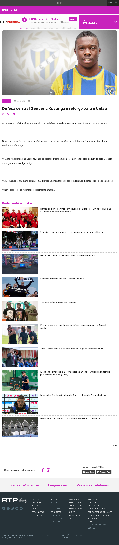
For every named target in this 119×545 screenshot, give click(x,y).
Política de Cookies (34, 535)
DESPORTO (36, 502)
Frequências (58, 485)
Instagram (12, 508)
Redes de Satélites (24, 485)
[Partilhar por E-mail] (14, 114)
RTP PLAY (54, 499)
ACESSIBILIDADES (76, 515)
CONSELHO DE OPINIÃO (97, 509)
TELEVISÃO (36, 505)
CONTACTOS (74, 499)
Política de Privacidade (12, 535)
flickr (21, 508)
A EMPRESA (92, 499)
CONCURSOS (56, 512)
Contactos (56, 521)
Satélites (73, 518)
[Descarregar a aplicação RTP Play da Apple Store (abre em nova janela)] (88, 471)
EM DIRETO (55, 502)
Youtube (16, 508)
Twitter (8, 508)
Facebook (3, 508)
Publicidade (19, 538)
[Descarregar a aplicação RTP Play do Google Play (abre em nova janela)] (104, 471)
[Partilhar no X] (8, 114)
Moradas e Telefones (92, 485)
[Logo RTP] (14, 500)
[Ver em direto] (10, 21)
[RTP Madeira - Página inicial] (10, 10)
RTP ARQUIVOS (38, 512)
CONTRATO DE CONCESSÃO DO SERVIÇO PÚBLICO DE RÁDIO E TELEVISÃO (100, 515)
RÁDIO (34, 509)
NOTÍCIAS (35, 499)
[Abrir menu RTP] (59, 3)
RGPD (90, 521)
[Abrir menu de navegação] (116, 10)
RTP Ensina (37, 515)
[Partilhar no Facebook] (3, 114)
